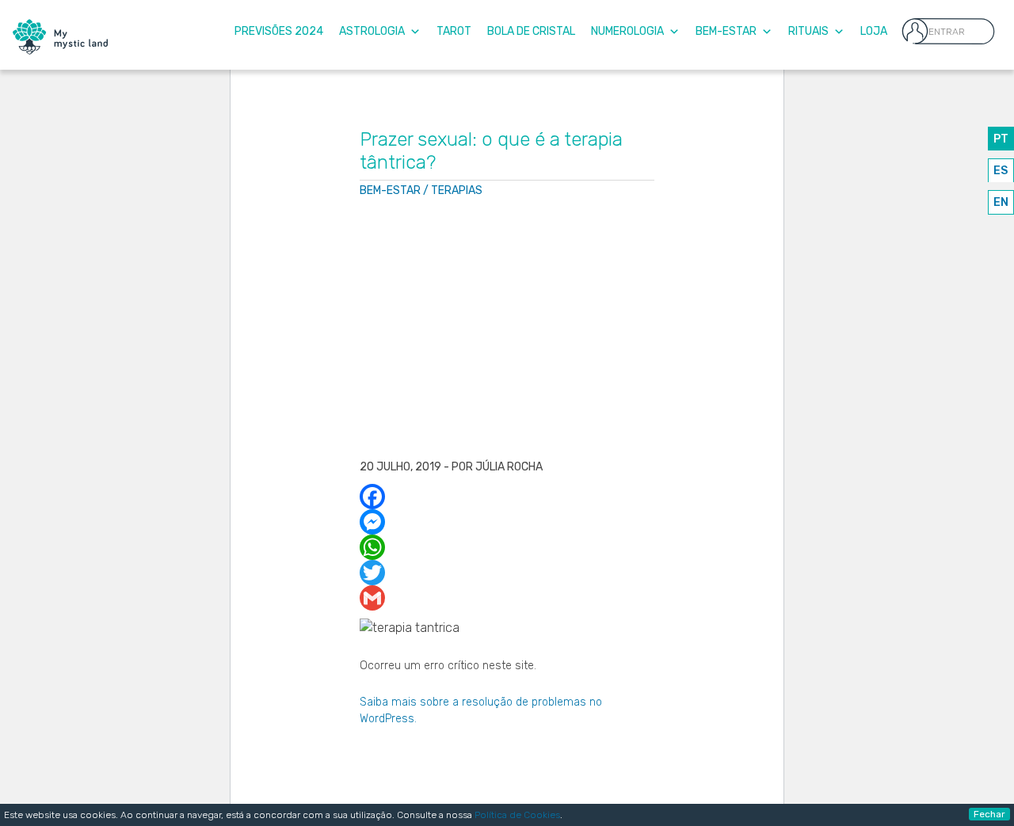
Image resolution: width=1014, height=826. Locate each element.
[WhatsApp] (507, 547)
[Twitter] (507, 572)
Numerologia (627, 31)
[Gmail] (507, 598)
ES (1000, 170)
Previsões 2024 (278, 31)
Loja (873, 31)
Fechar (989, 814)
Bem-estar (390, 190)
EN (1000, 202)
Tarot (453, 31)
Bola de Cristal (531, 31)
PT (1000, 139)
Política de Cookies (517, 814)
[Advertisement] (507, 330)
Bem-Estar (726, 31)
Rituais (808, 31)
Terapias (456, 190)
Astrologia (372, 31)
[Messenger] (507, 522)
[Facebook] (507, 496)
